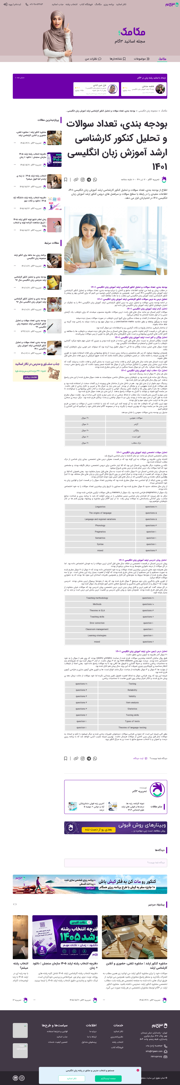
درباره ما (92, 1031)
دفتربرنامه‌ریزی (117, 1036)
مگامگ (98, 4)
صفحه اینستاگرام (108, 1078)
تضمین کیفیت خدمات (57, 1042)
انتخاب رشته (71, 4)
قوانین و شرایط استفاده (57, 1031)
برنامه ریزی (109, 4)
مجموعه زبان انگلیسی (148, 111)
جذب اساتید (57, 4)
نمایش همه (20, 78)
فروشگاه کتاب (86, 4)
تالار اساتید (121, 4)
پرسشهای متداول (89, 1042)
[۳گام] (172, 4)
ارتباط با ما (91, 1036)
